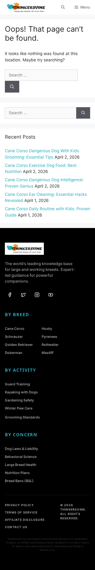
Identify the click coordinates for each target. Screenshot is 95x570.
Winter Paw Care (18, 408)
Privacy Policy (19, 505)
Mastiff (47, 353)
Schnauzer (14, 336)
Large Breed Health (20, 465)
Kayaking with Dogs (21, 392)
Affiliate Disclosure (25, 520)
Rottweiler (50, 344)
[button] (63, 7)
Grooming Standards (22, 417)
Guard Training (17, 384)
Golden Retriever (19, 344)
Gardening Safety (19, 400)
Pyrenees (49, 336)
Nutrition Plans (17, 473)
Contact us (16, 527)
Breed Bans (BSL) (19, 481)
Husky (47, 328)
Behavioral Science (21, 457)
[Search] (12, 87)
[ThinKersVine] (26, 7)
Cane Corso (14, 328)
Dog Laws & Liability (21, 448)
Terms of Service (21, 512)
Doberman (13, 353)
